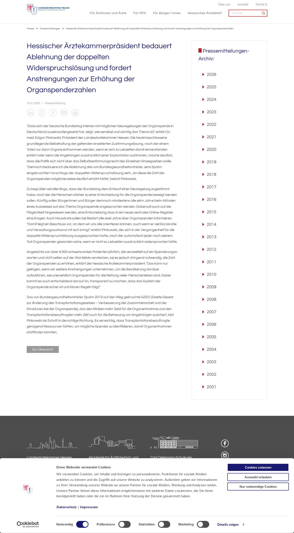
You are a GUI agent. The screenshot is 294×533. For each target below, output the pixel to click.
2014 (211, 224)
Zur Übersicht (42, 349)
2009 (211, 287)
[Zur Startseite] (48, 9)
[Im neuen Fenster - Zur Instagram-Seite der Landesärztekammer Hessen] (224, 455)
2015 (211, 212)
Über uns (224, 4)
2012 (211, 249)
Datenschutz (67, 507)
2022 (211, 124)
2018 (211, 174)
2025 (211, 87)
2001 (211, 387)
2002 (211, 374)
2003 (211, 362)
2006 (211, 324)
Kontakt (243, 4)
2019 (211, 162)
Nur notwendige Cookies (258, 486)
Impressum (89, 507)
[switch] (124, 524)
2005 (211, 337)
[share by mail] (64, 112)
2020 (211, 149)
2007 (211, 312)
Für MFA (139, 13)
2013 (211, 237)
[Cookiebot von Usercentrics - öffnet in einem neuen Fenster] (28, 524)
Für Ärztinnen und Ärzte (108, 13)
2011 (211, 262)
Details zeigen (228, 524)
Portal (260, 4)
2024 (211, 99)
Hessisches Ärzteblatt (205, 13)
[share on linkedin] (30, 112)
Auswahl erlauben (258, 477)
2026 (211, 74)
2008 (211, 299)
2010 (211, 274)
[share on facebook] (53, 112)
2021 (211, 137)
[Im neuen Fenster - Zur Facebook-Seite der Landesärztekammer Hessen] (224, 443)
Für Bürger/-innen (167, 13)
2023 (211, 112)
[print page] (75, 112)
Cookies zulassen (258, 467)
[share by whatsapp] (41, 112)
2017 (211, 187)
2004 (211, 349)
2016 (211, 199)
